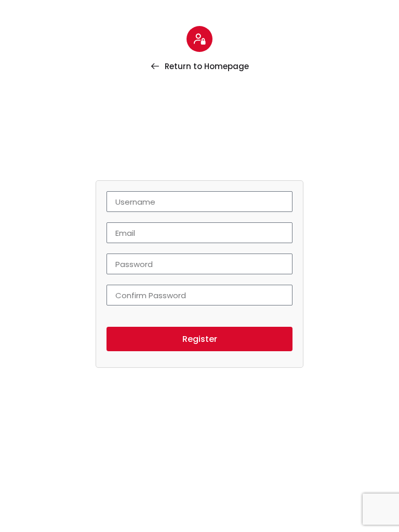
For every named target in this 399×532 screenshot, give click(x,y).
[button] (200, 339)
